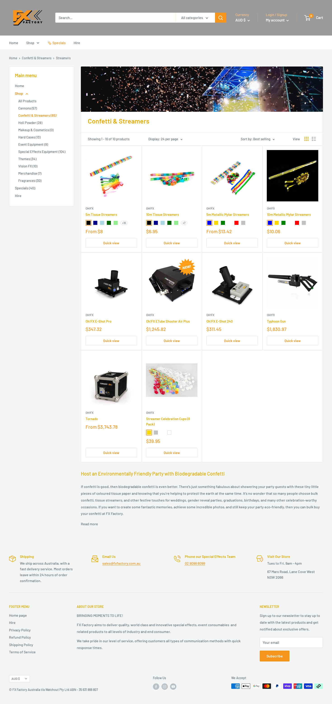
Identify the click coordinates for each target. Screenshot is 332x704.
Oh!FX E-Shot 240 (219, 321)
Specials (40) (25, 188)
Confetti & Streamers (36, 58)
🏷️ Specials (56, 42)
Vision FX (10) (27, 166)
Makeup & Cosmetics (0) (35, 130)
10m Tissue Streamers (162, 214)
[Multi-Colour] (230, 223)
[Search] (220, 18)
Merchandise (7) (29, 173)
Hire (77, 42)
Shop (30, 42)
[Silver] (243, 223)
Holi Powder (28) (30, 123)
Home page (18, 615)
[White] (169, 432)
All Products (27, 101)
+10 (124, 222)
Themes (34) (27, 159)
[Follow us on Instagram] (164, 686)
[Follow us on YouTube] (173, 686)
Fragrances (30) (29, 180)
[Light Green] (116, 223)
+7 (184, 222)
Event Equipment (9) (33, 144)
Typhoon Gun (276, 321)
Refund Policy (20, 637)
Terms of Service (22, 652)
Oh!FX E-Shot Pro (98, 321)
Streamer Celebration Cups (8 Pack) (168, 421)
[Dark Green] (109, 223)
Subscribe (275, 656)
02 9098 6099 (195, 563)
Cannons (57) (27, 108)
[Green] (223, 223)
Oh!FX (90, 208)
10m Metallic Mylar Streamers (289, 214)
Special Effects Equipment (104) (41, 152)
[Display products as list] (314, 139)
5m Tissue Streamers (101, 214)
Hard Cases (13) (29, 137)
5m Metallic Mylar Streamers (227, 214)
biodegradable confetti (136, 486)
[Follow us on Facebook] (156, 686)
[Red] (236, 223)
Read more (89, 524)
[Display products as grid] (306, 139)
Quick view (111, 243)
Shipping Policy (21, 644)
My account (275, 20)
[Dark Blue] (95, 223)
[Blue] (209, 223)
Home (13, 42)
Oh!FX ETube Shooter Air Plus (168, 321)
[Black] (89, 223)
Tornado (92, 419)
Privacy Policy (20, 630)
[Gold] (216, 223)
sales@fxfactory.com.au (121, 563)
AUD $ (16, 678)
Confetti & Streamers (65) (37, 115)
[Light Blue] (102, 223)
